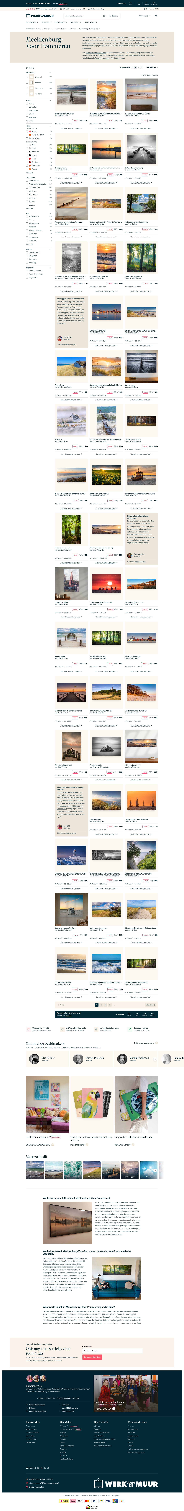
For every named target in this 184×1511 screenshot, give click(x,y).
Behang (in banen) (110, 1317)
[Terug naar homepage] (40, 15)
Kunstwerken (31, 22)
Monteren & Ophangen (37, 1411)
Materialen (75, 22)
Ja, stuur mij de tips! (92, 1357)
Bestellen (65, 1405)
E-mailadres (87, 1346)
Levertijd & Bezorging (70, 1408)
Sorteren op (151, 67)
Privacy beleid (115, 1496)
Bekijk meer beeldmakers (144, 1043)
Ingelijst (117, 1223)
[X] (45, 1468)
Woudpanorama (145, 534)
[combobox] (83, 16)
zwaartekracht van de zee (96, 53)
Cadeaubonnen (68, 1411)
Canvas (98, 58)
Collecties (45, 22)
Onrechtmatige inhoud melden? (99, 1496)
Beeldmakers (60, 22)
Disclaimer (84, 1496)
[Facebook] (41, 1468)
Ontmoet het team (103, 1408)
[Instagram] (35, 1468)
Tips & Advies (89, 22)
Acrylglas (114, 58)
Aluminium (106, 58)
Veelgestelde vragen (37, 1405)
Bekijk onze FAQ (70, 344)
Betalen (32, 1408)
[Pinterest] (38, 1468)
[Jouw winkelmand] (156, 16)
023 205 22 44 (64, 1398)
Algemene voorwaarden (71, 1496)
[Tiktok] (48, 1468)
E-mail (77, 1398)
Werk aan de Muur (137, 1422)
